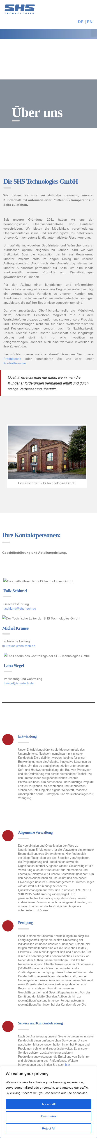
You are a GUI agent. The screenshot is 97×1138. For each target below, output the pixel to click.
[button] (94, 33)
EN (89, 22)
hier (67, 1064)
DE (80, 22)
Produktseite (12, 358)
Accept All (48, 1104)
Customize (48, 1116)
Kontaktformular (14, 363)
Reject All (48, 1128)
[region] (48, 1102)
